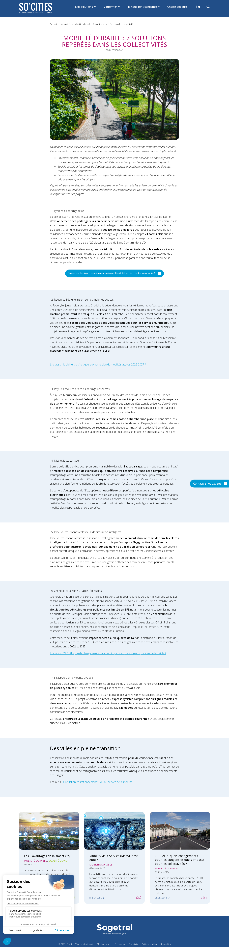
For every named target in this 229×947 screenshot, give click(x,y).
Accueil (53, 23)
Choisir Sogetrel (177, 7)
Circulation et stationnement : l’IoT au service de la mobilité (97, 782)
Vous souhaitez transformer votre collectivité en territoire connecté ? (112, 273)
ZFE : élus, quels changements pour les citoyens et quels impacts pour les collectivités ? (180, 859)
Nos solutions (84, 7)
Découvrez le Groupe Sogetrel (114, 933)
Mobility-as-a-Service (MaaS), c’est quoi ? (113, 858)
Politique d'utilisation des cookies (156, 944)
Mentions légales (104, 944)
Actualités (66, 23)
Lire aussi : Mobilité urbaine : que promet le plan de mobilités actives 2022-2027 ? (98, 364)
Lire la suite (95, 897)
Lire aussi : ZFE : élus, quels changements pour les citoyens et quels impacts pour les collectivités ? (108, 653)
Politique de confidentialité (127, 944)
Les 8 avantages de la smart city (47, 856)
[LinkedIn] (198, 7)
